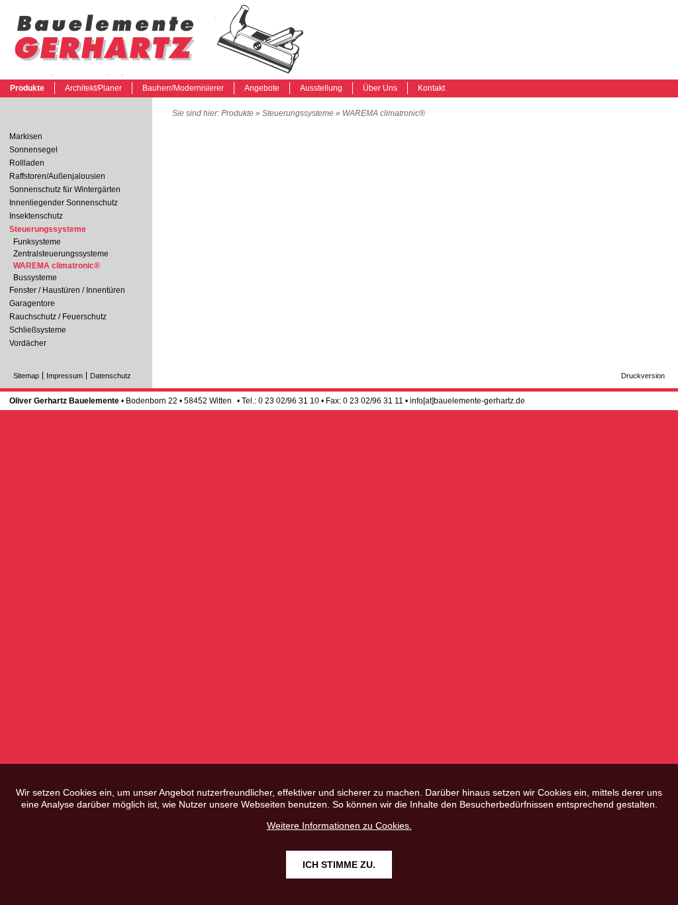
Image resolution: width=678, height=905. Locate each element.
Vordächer (27, 343)
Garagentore (32, 303)
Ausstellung (321, 88)
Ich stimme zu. (339, 864)
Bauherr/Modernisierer (183, 88)
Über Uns (380, 88)
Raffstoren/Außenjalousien (57, 176)
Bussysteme (35, 277)
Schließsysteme (37, 330)
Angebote (261, 88)
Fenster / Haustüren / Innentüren (67, 290)
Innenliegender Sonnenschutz (63, 202)
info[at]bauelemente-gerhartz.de (467, 400)
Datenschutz (110, 376)
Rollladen (26, 163)
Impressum (64, 376)
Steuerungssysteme (298, 113)
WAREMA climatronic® (159, 40)
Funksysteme (37, 241)
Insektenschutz (36, 216)
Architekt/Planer (93, 88)
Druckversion (643, 376)
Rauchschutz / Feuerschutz (58, 316)
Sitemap (26, 376)
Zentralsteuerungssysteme (61, 253)
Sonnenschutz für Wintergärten (65, 189)
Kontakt (431, 88)
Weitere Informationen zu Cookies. (339, 825)
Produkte (27, 88)
